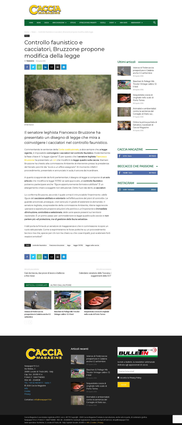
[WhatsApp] (39, 67)
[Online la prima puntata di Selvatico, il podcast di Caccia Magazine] (124, 125)
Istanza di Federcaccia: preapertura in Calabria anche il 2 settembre (37, 314)
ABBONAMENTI (136, 22)
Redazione (30, 61)
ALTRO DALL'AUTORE (60, 285)
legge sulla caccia (92, 245)
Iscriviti (123, 385)
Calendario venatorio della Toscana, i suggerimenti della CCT (95, 274)
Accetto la (124, 377)
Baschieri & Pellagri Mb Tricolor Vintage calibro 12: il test (145, 84)
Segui (153, 190)
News (39, 22)
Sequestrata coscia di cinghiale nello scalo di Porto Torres (143, 97)
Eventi (111, 22)
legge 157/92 (78, 245)
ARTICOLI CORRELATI (36, 285)
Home (31, 22)
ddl (54, 160)
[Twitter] (33, 67)
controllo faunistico (40, 245)
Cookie (27, 391)
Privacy (27, 394)
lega (68, 245)
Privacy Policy (135, 377)
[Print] (57, 67)
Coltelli (103, 22)
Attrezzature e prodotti (87, 22)
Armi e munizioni (58, 22)
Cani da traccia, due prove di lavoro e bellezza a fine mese (44, 274)
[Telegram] (63, 67)
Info (26, 388)
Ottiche (73, 22)
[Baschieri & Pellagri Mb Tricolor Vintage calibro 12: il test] (67, 300)
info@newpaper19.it (42, 399)
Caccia (46, 22)
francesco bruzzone (57, 245)
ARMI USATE (123, 22)
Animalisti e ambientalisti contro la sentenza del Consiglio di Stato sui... (144, 111)
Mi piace (152, 156)
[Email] (51, 67)
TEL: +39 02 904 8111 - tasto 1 (37, 382)
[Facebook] (27, 67)
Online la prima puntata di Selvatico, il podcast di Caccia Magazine (145, 125)
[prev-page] (26, 322)
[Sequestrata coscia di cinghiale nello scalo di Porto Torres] (97, 300)
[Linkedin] (45, 67)
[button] (154, 23)
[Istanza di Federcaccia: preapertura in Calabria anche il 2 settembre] (37, 300)
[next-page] (30, 322)
